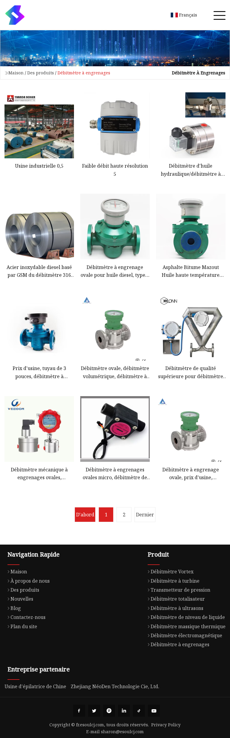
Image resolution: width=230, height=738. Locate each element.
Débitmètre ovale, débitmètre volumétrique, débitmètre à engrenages (115, 372)
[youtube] (154, 711)
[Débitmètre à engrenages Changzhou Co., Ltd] (14, 14)
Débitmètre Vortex (172, 571)
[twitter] (94, 711)
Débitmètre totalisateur (178, 599)
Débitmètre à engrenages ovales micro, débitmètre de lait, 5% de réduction (115, 474)
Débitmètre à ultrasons (177, 608)
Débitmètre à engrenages (180, 644)
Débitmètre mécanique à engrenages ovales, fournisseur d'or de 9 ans (39, 474)
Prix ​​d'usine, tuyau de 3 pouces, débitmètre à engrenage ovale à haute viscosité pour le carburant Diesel (39, 372)
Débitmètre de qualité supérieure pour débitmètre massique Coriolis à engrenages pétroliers (190, 372)
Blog (15, 608)
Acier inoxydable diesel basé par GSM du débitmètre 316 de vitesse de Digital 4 (39, 271)
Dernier (145, 514)
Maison (16, 73)
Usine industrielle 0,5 (39, 166)
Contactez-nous (28, 617)
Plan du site (23, 626)
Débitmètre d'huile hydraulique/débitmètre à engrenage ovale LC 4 (191, 170)
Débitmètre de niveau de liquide (188, 617)
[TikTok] (139, 711)
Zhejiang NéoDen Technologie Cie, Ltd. (115, 686)
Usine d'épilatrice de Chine (35, 686)
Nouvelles (21, 599)
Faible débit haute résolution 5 (115, 170)
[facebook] (79, 711)
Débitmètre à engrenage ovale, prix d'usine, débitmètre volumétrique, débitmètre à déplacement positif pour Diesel (190, 474)
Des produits (40, 73)
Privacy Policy (166, 725)
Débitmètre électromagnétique (186, 635)
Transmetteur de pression (180, 590)
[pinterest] (109, 711)
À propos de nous (30, 581)
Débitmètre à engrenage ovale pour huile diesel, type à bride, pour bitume (115, 271)
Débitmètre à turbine (175, 581)
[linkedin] (124, 711)
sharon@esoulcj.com (122, 731)
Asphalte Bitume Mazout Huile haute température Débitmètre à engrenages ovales (190, 271)
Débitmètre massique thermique (188, 626)
